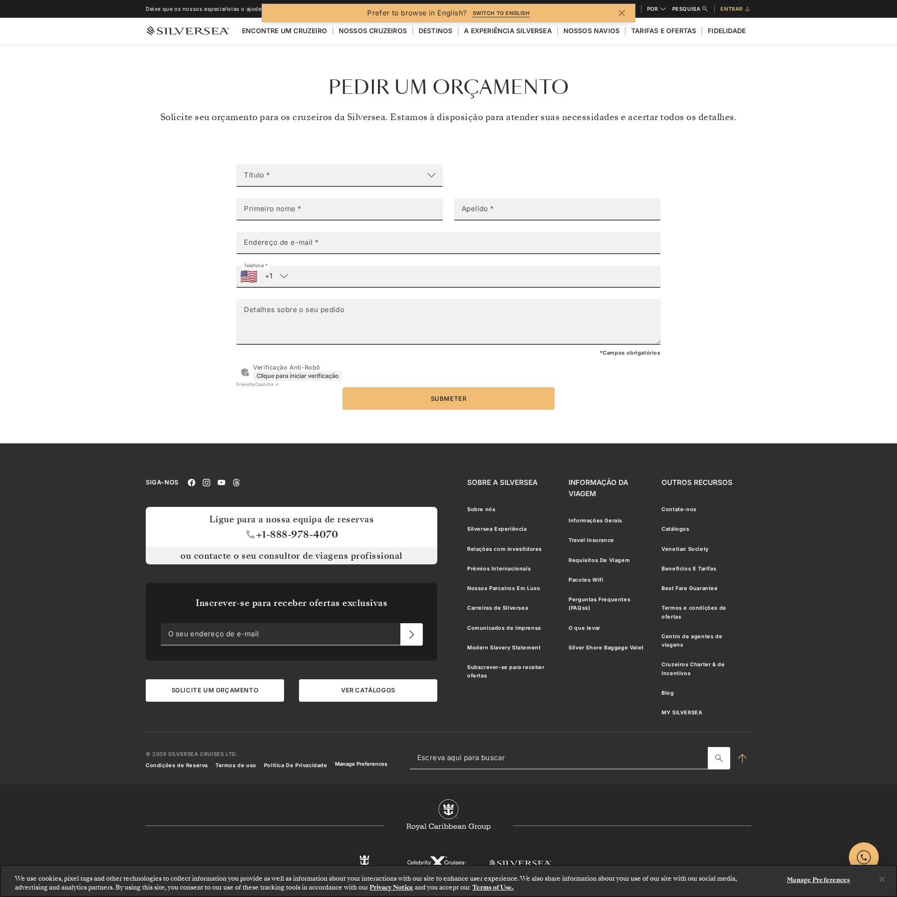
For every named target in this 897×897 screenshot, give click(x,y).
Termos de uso (235, 765)
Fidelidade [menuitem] (727, 31)
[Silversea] (188, 31)
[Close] (882, 879)
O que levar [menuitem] (584, 628)
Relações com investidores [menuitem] (504, 549)
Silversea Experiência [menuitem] (497, 529)
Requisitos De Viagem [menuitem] (599, 560)
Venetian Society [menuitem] (685, 549)
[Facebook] (191, 482)
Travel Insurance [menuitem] (591, 540)
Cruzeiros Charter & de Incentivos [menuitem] (693, 669)
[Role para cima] (742, 758)
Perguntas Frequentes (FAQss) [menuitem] (599, 603)
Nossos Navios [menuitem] (591, 31)
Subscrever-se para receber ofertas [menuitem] (506, 671)
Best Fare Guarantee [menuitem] (690, 588)
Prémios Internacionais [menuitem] (499, 568)
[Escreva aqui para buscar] (719, 758)
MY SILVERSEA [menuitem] (682, 712)
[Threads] (236, 482)
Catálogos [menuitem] (675, 529)
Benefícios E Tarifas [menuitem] (689, 568)
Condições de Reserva (177, 765)
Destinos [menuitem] (436, 31)
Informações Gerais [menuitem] (595, 520)
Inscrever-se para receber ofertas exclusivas (291, 603)
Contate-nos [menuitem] (679, 509)
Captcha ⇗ (257, 384)
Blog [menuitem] (668, 693)
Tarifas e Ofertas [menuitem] (663, 31)
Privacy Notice (391, 887)
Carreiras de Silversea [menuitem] (497, 608)
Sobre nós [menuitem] (481, 509)
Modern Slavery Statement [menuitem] (504, 647)
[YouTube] (221, 482)
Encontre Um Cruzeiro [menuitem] (284, 31)
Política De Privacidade (295, 765)
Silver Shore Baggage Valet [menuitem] (606, 647)
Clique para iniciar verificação (297, 375)
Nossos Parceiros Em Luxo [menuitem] (503, 588)
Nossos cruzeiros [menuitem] (373, 31)
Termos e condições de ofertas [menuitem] (694, 612)
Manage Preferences (361, 764)
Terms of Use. (493, 887)
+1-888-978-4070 (297, 534)
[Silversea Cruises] (520, 863)
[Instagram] (206, 482)
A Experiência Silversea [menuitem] (508, 31)
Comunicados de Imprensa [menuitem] (504, 628)
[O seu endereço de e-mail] (411, 634)
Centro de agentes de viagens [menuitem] (692, 640)
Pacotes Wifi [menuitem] (586, 580)
